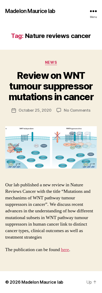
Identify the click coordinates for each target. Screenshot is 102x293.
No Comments (77, 110)
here (65, 250)
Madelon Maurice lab (30, 11)
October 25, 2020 (35, 110)
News (51, 62)
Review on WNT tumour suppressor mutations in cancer (51, 86)
